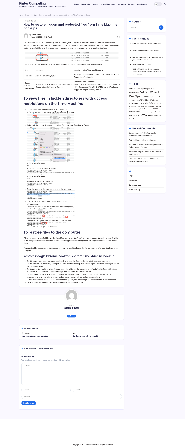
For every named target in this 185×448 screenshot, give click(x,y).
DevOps (134, 96)
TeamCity (147, 109)
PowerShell (142, 106)
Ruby (131, 109)
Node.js (131, 106)
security (135, 109)
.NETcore (136, 89)
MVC (161, 103)
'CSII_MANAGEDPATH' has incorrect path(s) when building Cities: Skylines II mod (146, 71)
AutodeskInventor (134, 92)
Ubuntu (147, 112)
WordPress (157, 115)
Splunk (141, 109)
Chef (150, 91)
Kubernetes (133, 103)
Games (131, 100)
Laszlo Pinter (36, 35)
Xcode (131, 118)
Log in (131, 176)
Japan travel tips (138, 64)
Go (137, 100)
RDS (153, 106)
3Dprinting (144, 89)
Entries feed (133, 180)
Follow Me (72, 316)
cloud (156, 92)
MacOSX (149, 103)
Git (134, 100)
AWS (142, 92)
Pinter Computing (32, 3)
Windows (147, 115)
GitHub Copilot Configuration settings (145, 50)
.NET (131, 88)
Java (156, 100)
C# (146, 92)
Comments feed (135, 185)
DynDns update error (148, 140)
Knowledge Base (31, 15)
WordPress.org (134, 190)
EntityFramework (154, 97)
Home (21, 15)
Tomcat (142, 112)
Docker (144, 97)
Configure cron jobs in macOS (85, 336)
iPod (152, 100)
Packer (136, 106)
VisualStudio (135, 115)
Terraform (154, 109)
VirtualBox (158, 112)
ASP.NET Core (152, 89)
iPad (143, 100)
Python (149, 106)
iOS (139, 100)
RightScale (158, 106)
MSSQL (156, 103)
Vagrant (152, 112)
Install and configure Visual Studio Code (146, 43)
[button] (158, 4)
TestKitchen (134, 112)
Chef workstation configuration (34, 336)
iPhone (147, 100)
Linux (141, 103)
